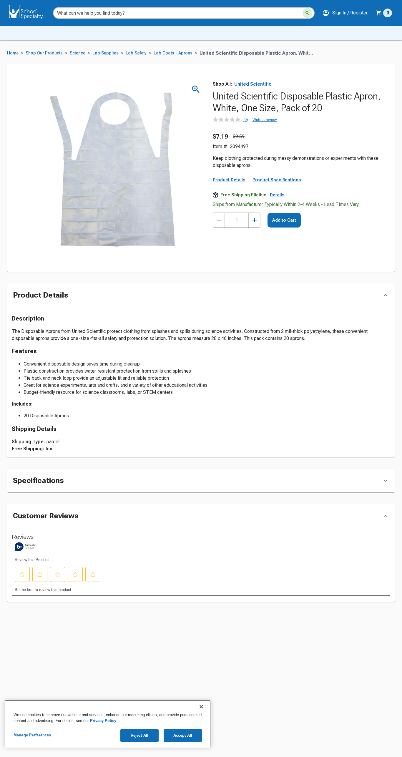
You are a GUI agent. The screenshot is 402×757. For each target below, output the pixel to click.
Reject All (139, 735)
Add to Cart (284, 220)
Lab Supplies (105, 53)
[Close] (201, 706)
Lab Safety (136, 53)
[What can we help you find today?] (307, 13)
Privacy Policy (103, 720)
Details (277, 194)
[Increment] (254, 220)
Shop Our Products (44, 53)
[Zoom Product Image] (196, 89)
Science (77, 53)
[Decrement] (219, 220)
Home (13, 53)
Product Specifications (277, 179)
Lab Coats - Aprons (173, 53)
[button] (345, 12)
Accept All (182, 735)
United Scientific (253, 84)
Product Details (229, 179)
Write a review (265, 119)
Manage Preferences (32, 735)
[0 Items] (379, 13)
